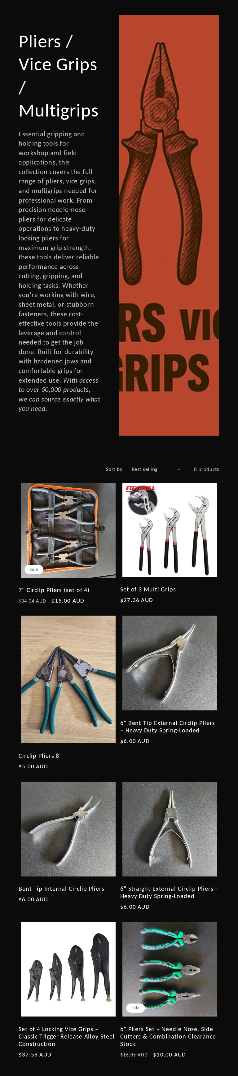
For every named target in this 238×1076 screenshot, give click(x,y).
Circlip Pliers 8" (40, 755)
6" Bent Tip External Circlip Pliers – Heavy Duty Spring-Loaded (167, 726)
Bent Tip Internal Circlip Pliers (61, 888)
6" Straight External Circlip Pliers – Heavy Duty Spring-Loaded (169, 892)
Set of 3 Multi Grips (148, 589)
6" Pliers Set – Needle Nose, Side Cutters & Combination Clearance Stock (168, 1036)
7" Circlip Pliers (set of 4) (54, 590)
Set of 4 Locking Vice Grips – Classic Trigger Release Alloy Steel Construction (67, 1036)
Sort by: (115, 469)
